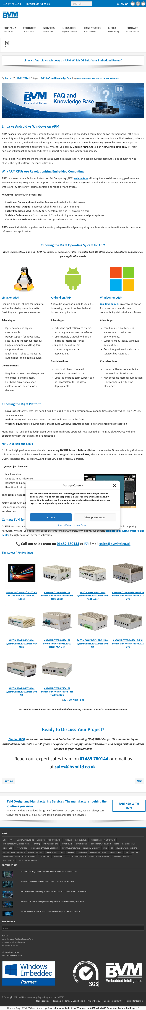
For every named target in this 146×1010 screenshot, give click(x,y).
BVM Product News (50, 844)
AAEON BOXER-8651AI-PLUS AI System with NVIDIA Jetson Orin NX (92, 643)
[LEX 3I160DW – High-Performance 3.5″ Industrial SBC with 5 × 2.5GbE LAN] (7, 874)
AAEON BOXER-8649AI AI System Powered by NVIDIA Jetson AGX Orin (57, 643)
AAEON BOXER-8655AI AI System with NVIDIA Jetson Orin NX (21, 691)
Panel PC (70, 852)
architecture (81, 178)
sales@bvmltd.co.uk (115, 544)
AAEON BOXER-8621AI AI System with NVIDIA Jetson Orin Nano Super (57, 595)
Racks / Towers (115, 852)
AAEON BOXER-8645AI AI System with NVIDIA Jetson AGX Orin (21, 643)
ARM (79, 78)
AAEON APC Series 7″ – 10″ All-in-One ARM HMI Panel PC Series (21, 595)
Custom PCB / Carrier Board (124, 844)
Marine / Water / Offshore (126, 848)
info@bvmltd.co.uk (38, 3)
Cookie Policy (64, 524)
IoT (112, 848)
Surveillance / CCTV (61, 856)
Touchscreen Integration (99, 856)
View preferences (95, 517)
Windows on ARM (109, 303)
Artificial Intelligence (25, 840)
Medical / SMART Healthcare (14, 852)
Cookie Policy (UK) (113, 1001)
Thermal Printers (79, 856)
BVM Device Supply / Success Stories (16, 844)
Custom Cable (67, 844)
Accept (51, 517)
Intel (105, 848)
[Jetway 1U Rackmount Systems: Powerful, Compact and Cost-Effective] (7, 884)
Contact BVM (16, 739)
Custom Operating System (99, 78)
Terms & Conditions (74, 1001)
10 (70, 699)
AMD (5, 840)
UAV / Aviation (8, 860)
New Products (42, 1001)
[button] (114, 485)
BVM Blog (68, 840)
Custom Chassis (81, 844)
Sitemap (57, 1001)
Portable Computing (98, 852)
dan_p (8, 78)
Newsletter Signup (134, 1001)
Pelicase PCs (82, 852)
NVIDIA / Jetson (51, 852)
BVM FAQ (85, 78)
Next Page (78, 699)
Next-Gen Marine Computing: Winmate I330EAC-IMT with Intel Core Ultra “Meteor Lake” (54, 891)
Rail (126, 852)
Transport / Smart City (122, 856)
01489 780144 (12, 3)
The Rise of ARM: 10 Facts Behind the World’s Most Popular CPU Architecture (50, 911)
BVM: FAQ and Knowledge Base (56, 78)
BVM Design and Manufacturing (103, 840)
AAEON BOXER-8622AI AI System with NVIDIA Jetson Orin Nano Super (92, 595)
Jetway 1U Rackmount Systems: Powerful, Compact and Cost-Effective (47, 881)
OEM (62, 852)
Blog (17, 1008)
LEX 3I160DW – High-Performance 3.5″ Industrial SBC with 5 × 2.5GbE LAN (48, 871)
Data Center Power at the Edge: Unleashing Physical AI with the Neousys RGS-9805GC (53, 901)
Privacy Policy (79, 524)
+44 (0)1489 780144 (12, 952)
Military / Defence (35, 852)
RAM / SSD (134, 852)
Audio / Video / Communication (49, 840)
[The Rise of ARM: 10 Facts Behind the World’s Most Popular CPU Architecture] (7, 913)
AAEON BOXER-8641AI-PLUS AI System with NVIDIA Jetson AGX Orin (128, 595)
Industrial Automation (71, 848)
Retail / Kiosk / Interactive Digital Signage (19, 856)
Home (10, 1008)
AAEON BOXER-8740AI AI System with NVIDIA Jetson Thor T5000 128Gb (57, 691)
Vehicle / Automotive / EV (27, 860)
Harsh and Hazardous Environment (44, 848)
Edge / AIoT (7, 848)
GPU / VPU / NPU (21, 848)
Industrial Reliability (91, 848)
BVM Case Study (81, 840)
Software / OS (115, 78)
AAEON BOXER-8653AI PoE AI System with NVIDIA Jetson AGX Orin (128, 643)
